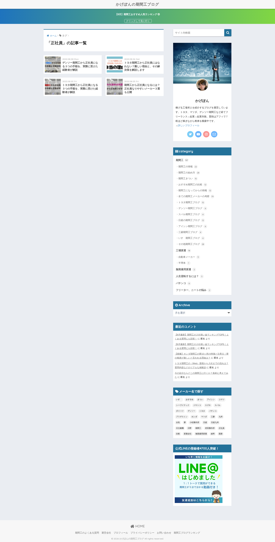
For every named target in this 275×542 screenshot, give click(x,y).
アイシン (211, 399)
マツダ (204, 417)
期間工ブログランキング (187, 532)
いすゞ (179, 399)
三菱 (213, 417)
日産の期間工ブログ (191, 220)
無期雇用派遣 (185, 269)
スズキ (208, 405)
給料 (213, 434)
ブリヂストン (181, 417)
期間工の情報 (187, 166)
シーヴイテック (182, 405)
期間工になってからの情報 (194, 190)
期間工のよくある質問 (87, 532)
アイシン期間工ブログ (192, 226)
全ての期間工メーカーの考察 (196, 196)
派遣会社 (187, 434)
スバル (217, 405)
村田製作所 (210, 428)
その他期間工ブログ (191, 244)
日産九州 (215, 422)
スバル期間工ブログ (191, 214)
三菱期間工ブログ (189, 232)
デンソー (191, 411)
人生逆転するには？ (189, 276)
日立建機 (180, 428)
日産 (205, 422)
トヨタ (202, 411)
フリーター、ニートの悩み (193, 290)
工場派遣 (183, 250)
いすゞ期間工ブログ (191, 238)
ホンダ (194, 417)
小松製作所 (194, 422)
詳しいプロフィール (188, 125)
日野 (189, 428)
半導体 (183, 262)
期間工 (182, 160)
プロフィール (121, 532)
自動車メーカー (188, 257)
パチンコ (183, 283)
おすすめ (189, 399)
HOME (139, 526)
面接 (220, 434)
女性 (178, 422)
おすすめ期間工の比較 (192, 184)
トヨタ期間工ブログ (191, 202)
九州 (220, 417)
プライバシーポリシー (142, 532)
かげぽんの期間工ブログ (137, 4)
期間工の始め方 (188, 172)
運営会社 (106, 532)
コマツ (221, 399)
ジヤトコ (197, 405)
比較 (178, 434)
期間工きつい (187, 178)
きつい (200, 399)
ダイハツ (180, 411)
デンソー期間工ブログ (192, 208)
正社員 (221, 428)
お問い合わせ (164, 532)
